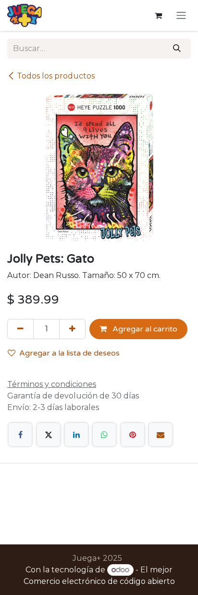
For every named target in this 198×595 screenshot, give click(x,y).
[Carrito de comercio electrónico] (158, 15)
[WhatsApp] (104, 434)
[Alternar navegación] (181, 16)
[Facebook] (20, 434)
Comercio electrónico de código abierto (99, 581)
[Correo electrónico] (160, 434)
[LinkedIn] (76, 434)
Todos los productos (56, 75)
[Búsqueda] (177, 49)
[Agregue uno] (72, 329)
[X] (48, 434)
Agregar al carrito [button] (144, 329)
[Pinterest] (132, 434)
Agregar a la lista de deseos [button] (69, 353)
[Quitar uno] (20, 329)
